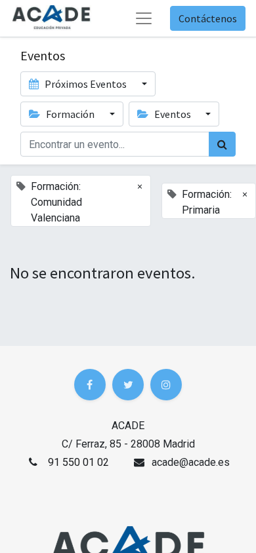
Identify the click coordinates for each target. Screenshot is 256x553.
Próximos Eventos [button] (86, 83)
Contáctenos (208, 18)
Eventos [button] (172, 114)
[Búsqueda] (222, 144)
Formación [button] (70, 114)
